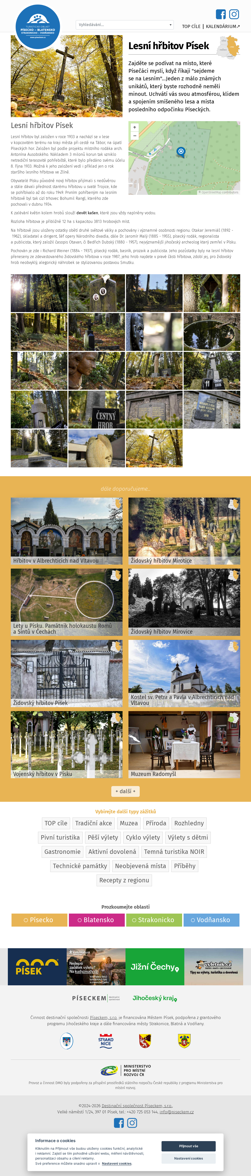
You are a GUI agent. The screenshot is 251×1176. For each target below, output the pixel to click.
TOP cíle (191, 26)
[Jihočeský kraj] (154, 998)
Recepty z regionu (124, 880)
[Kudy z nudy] (96, 966)
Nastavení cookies (116, 1163)
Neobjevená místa (140, 866)
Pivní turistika (60, 837)
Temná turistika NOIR (174, 852)
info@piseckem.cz (177, 1112)
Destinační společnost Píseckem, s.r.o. (137, 1105)
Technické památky (80, 866)
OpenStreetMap (211, 192)
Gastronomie (62, 852)
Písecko (41, 920)
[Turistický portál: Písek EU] (37, 966)
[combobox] (125, 24)
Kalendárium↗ (223, 26)
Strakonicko (156, 920)
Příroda (156, 823)
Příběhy (185, 866)
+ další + (125, 791)
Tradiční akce (93, 823)
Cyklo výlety (143, 837)
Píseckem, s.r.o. (103, 1017)
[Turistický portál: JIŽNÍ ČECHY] (155, 966)
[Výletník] (213, 966)
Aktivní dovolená (112, 852)
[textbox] (125, 24)
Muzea (129, 823)
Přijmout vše (188, 1146)
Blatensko (99, 920)
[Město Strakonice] (106, 1041)
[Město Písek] (66, 1041)
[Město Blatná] (145, 1041)
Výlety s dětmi (188, 837)
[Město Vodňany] (184, 1041)
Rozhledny (189, 823)
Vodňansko (213, 920)
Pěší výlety (103, 837)
